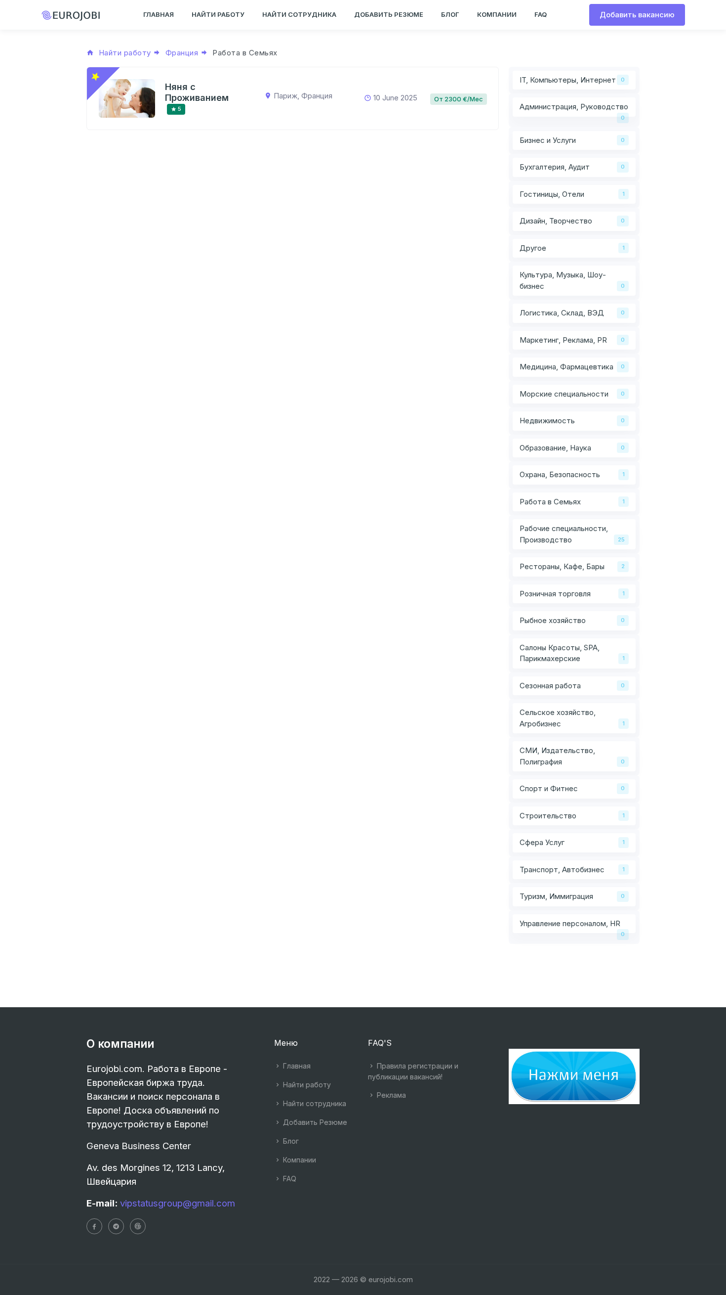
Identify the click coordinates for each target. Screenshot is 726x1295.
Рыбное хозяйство (553, 620)
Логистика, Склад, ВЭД (562, 312)
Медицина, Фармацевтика (566, 366)
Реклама (390, 1095)
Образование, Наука (555, 447)
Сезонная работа (550, 685)
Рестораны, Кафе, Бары (562, 566)
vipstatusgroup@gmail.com (177, 1203)
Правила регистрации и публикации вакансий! (413, 1071)
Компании (298, 1160)
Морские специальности (564, 394)
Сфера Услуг (542, 842)
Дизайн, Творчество (556, 220)
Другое (533, 248)
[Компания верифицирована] (95, 76)
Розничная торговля (555, 593)
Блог (290, 1141)
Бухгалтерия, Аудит (555, 167)
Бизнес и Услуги (548, 140)
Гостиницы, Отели (552, 194)
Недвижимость (547, 420)
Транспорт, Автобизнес (562, 869)
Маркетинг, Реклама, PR (563, 340)
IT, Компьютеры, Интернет (568, 80)
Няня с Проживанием (197, 92)
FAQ (288, 1178)
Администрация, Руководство (574, 106)
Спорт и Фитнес (549, 788)
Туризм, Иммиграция (556, 896)
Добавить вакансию (637, 14)
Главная (296, 1066)
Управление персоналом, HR (570, 923)
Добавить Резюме (314, 1122)
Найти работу (306, 1084)
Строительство (548, 815)
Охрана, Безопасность (560, 474)
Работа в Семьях (550, 501)
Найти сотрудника (313, 1103)
